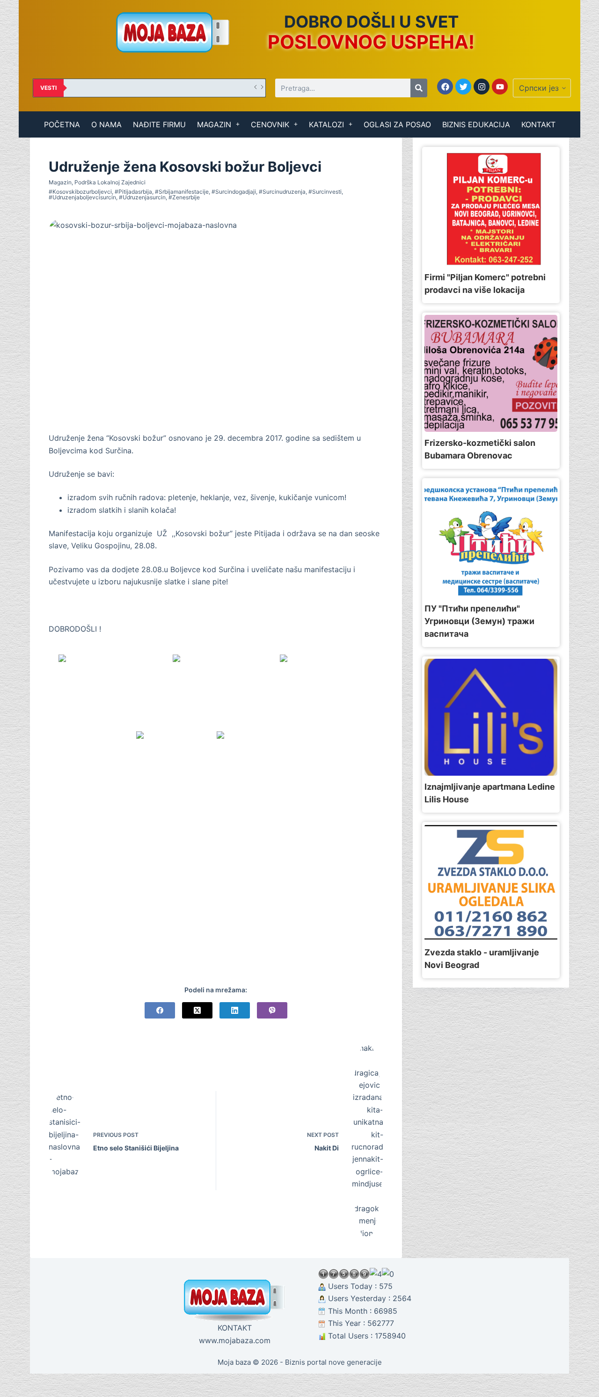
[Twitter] (463, 87)
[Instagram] (481, 87)
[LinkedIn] (234, 1010)
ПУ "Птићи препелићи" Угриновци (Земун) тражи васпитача (479, 621)
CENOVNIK (270, 124)
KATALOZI (326, 124)
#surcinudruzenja (282, 191)
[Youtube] (500, 87)
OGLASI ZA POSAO (397, 124)
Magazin (60, 182)
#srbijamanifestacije (182, 191)
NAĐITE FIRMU (159, 124)
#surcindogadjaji (234, 191)
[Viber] (272, 1010)
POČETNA (62, 124)
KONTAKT (538, 124)
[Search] (418, 88)
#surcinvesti (325, 191)
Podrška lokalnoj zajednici (110, 182)
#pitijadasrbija (133, 191)
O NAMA (106, 124)
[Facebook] (445, 87)
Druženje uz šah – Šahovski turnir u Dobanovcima (144, 88)
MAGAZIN (214, 124)
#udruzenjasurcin (142, 197)
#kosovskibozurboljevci (80, 191)
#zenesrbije (184, 197)
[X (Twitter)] (197, 1010)
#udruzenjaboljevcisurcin (82, 197)
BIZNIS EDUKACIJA (476, 124)
